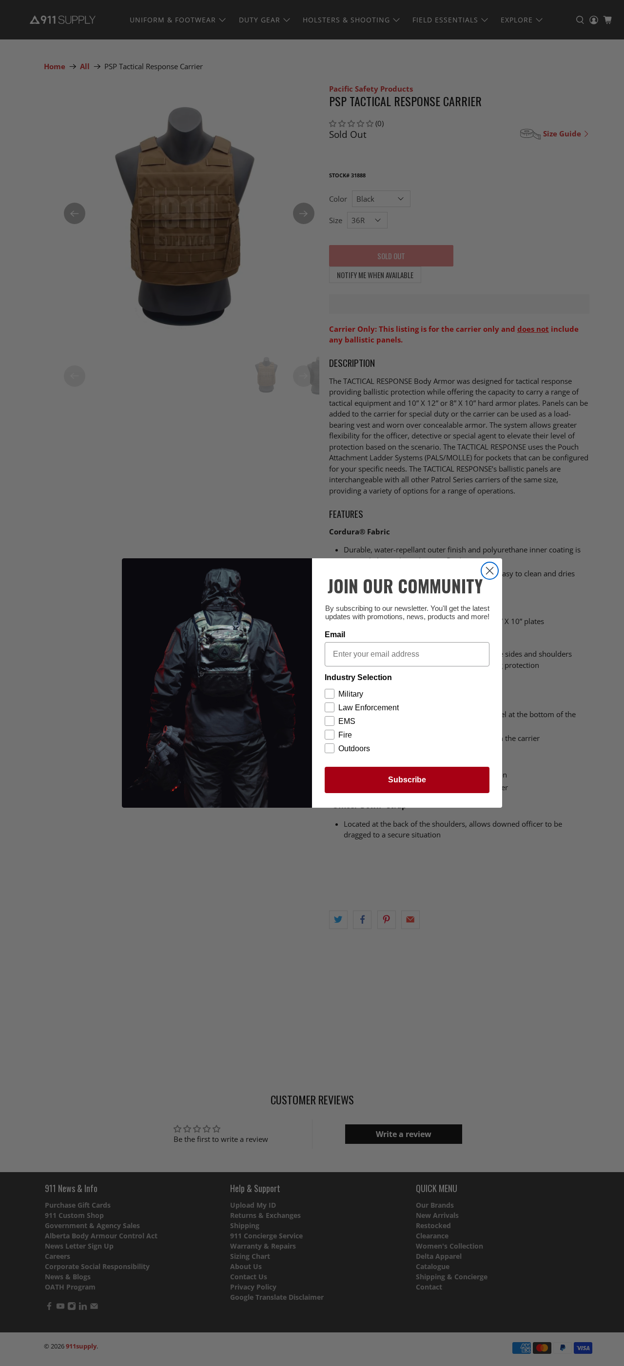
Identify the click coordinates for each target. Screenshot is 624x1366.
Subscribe (407, 780)
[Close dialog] (489, 570)
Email (335, 634)
